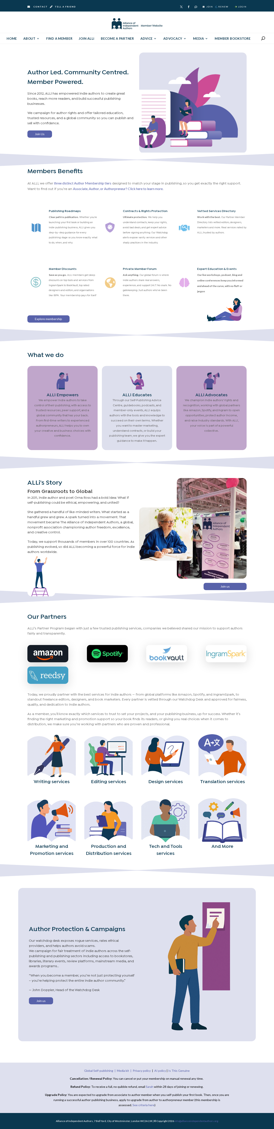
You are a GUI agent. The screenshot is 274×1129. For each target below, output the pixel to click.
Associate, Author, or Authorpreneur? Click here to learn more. (118, 189)
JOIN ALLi (86, 38)
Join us (225, 586)
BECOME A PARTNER (117, 38)
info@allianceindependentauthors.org (196, 1121)
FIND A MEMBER (59, 38)
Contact (40, 6)
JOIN (209, 6)
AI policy (160, 1070)
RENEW (223, 6)
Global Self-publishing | (100, 1070)
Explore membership (48, 319)
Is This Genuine (179, 1070)
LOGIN (242, 6)
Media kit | (125, 1070)
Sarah (150, 1086)
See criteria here (144, 1105)
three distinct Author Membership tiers (82, 183)
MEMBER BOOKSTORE (233, 38)
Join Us (40, 134)
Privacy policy (142, 1070)
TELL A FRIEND (65, 6)
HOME (12, 38)
